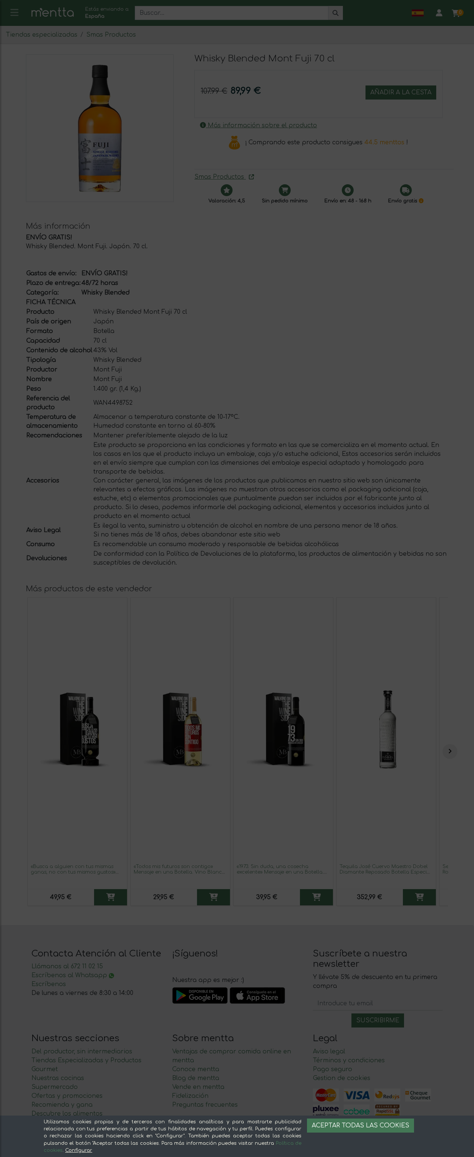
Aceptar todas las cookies (360, 1125)
